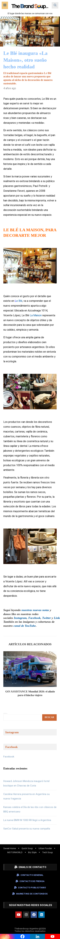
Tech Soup (47, 852)
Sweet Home (9, 848)
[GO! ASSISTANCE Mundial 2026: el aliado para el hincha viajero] (30, 669)
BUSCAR (49, 717)
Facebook (8, 756)
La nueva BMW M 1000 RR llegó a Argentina (27, 820)
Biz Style (32, 852)
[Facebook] (34, 914)
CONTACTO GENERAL (32, 875)
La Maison (36, 315)
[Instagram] (26, 914)
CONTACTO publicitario (32, 887)
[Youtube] (18, 914)
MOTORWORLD (14, 852)
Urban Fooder (45, 848)
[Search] (55, 5)
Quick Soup (27, 848)
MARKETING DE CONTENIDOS (32, 893)
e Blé (19, 300)
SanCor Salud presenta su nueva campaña (26, 828)
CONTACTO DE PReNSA (32, 881)
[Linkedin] (41, 914)
